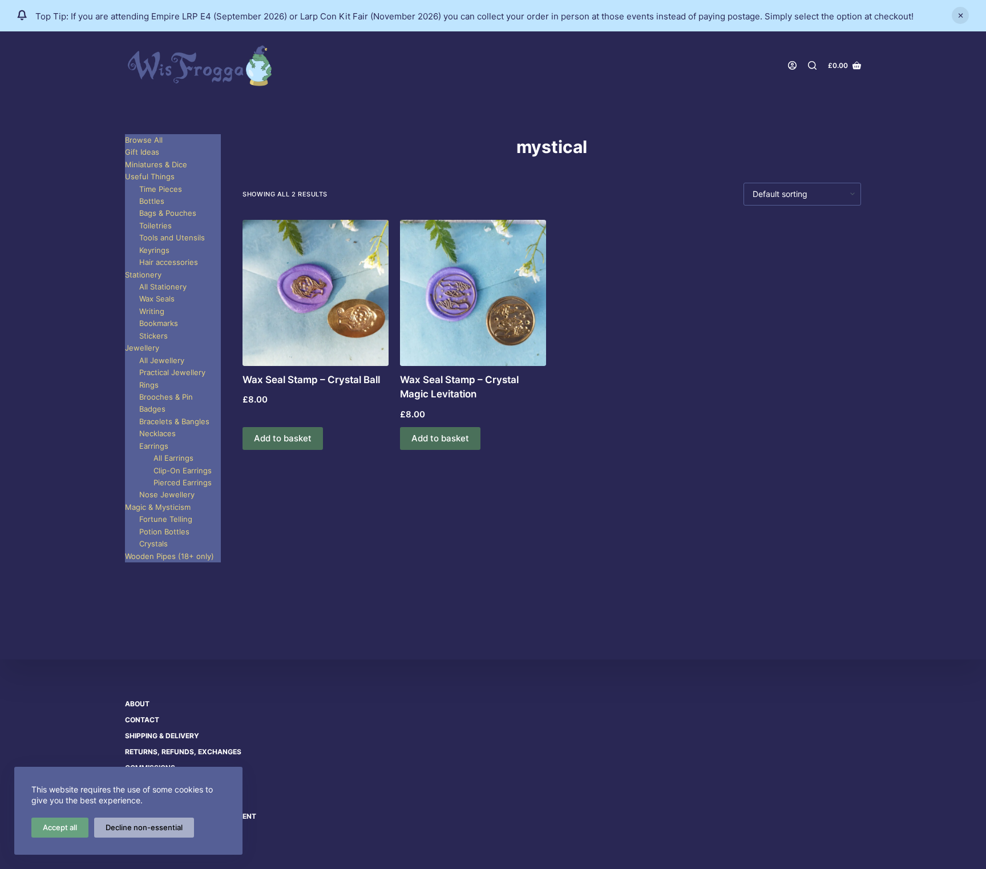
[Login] (792, 65)
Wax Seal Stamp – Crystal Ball (311, 379)
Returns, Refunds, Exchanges (183, 751)
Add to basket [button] (283, 438)
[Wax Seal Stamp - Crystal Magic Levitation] (473, 293)
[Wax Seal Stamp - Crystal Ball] (316, 293)
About (137, 703)
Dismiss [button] (960, 15)
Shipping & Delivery (162, 735)
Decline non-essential (144, 827)
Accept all (60, 827)
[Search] (812, 65)
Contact (142, 719)
